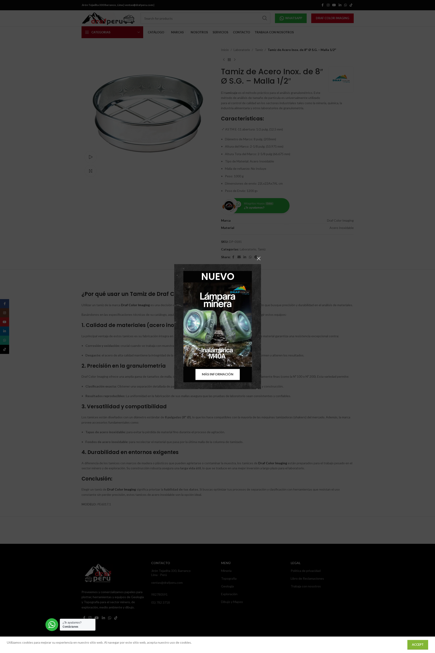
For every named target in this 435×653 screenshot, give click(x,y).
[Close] (258, 258)
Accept (418, 644)
